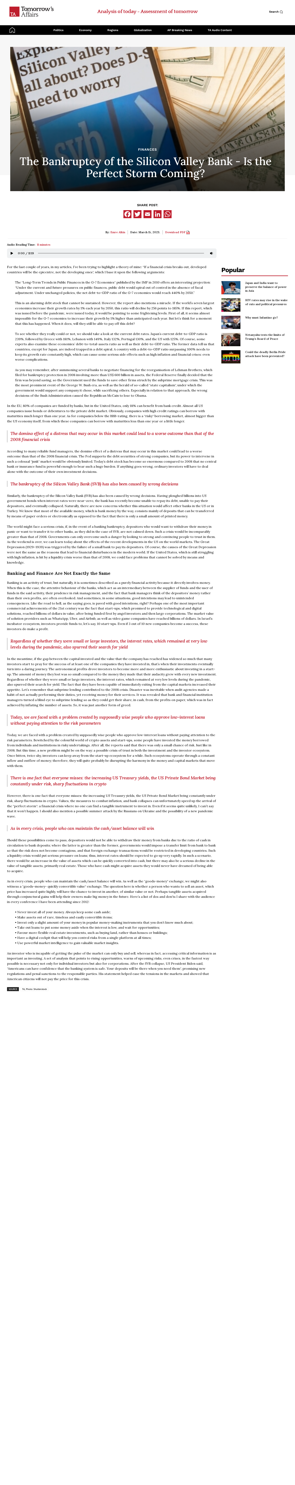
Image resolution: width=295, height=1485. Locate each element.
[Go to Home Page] (31, 11)
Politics (58, 30)
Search (274, 11)
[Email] (147, 214)
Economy (85, 30)
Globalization (143, 30)
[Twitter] (137, 214)
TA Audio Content (220, 30)
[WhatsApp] (168, 214)
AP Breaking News (179, 30)
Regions (112, 30)
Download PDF (175, 232)
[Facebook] (127, 214)
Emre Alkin (117, 232)
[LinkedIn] (158, 214)
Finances (147, 149)
